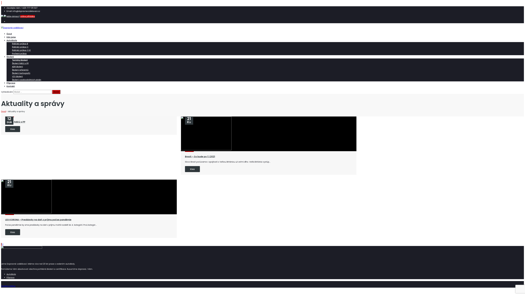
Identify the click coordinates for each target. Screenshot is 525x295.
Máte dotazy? (13, 16)
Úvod (9, 34)
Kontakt (11, 86)
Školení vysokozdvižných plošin (26, 79)
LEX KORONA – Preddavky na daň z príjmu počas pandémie (38, 219)
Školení (10, 56)
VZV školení (17, 76)
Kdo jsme (11, 37)
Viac (12, 129)
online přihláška (27, 16)
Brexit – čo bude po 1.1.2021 (200, 156)
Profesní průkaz (19, 53)
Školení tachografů (21, 73)
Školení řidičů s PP (20, 63)
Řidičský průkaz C (20, 47)
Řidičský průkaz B (20, 43)
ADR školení (17, 66)
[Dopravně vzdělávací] (12, 27)
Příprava (11, 83)
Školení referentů (20, 70)
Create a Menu (8, 286)
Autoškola (12, 40)
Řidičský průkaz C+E (21, 50)
